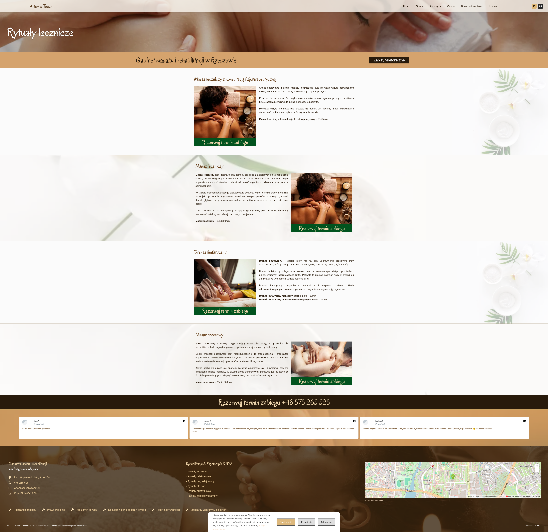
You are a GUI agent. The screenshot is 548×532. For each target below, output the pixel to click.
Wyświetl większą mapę (374, 500)
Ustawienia (306, 522)
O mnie (420, 6)
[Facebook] (534, 6)
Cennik (451, 6)
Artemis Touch (41, 6)
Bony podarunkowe (472, 6)
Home (406, 6)
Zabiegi (434, 6)
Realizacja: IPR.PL (533, 526)
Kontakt (493, 6)
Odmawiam (326, 522)
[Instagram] (540, 6)
